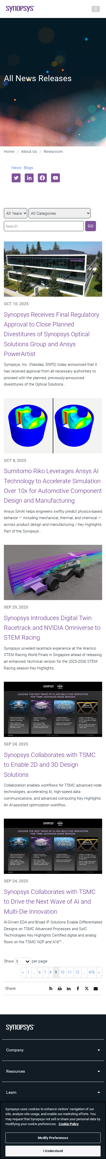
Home (9, 151)
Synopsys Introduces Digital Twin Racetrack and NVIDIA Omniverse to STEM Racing (52, 627)
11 (70, 972)
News (16, 167)
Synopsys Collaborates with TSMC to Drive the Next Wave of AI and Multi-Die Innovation (50, 901)
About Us (29, 151)
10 (62, 972)
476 (92, 972)
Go (90, 225)
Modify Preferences (53, 1138)
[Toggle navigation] (96, 9)
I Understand (53, 1151)
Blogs (28, 167)
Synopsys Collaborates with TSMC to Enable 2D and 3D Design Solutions (50, 764)
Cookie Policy (69, 1124)
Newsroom (53, 151)
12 (77, 972)
